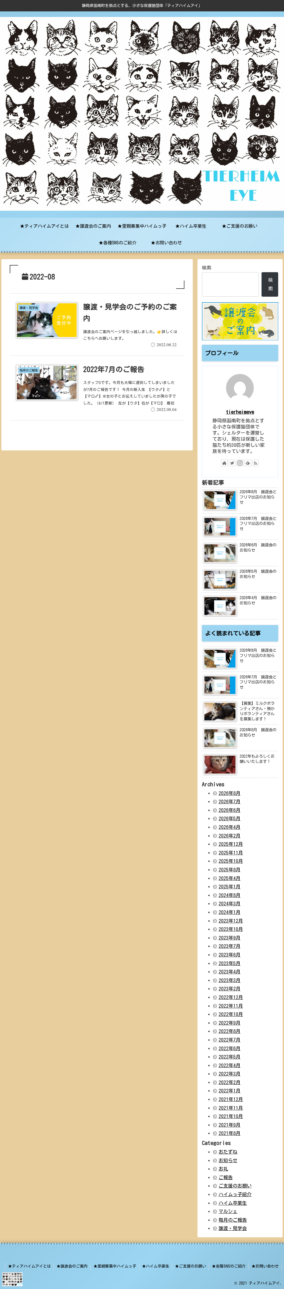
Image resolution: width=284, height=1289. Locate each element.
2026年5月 (229, 818)
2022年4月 (229, 1065)
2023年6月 (229, 954)
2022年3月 (229, 1073)
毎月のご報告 (233, 1220)
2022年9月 (229, 1022)
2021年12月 (231, 1099)
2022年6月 (229, 1048)
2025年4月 (229, 878)
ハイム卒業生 (233, 1203)
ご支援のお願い (235, 1185)
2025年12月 (231, 844)
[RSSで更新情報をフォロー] (255, 463)
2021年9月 (229, 1124)
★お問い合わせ (265, 1266)
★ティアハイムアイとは (29, 1266)
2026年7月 (229, 801)
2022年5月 (229, 1056)
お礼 (223, 1168)
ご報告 (226, 1177)
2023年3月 (229, 980)
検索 (206, 267)
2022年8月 (229, 1031)
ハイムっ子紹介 (235, 1194)
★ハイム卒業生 (155, 1266)
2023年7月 (229, 946)
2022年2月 (229, 1082)
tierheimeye (240, 411)
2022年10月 (231, 1014)
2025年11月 (231, 852)
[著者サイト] (224, 463)
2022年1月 (229, 1090)
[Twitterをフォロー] (232, 463)
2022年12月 (231, 997)
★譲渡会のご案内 (72, 1266)
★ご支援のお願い (190, 1266)
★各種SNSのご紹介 (229, 1266)
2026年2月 (229, 835)
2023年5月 (229, 963)
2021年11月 (231, 1107)
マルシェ (228, 1211)
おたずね (228, 1151)
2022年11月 (231, 1005)
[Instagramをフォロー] (240, 463)
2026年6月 (229, 810)
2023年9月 (229, 937)
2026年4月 (229, 827)
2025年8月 (229, 869)
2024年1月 (229, 912)
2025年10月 (231, 861)
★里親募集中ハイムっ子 (114, 1266)
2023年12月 (231, 920)
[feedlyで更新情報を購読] (247, 463)
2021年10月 (231, 1116)
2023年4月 (229, 971)
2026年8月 (229, 793)
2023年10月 (231, 929)
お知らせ (228, 1160)
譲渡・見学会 (233, 1228)
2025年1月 (229, 886)
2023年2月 (229, 988)
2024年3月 (229, 903)
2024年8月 (229, 895)
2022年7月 (229, 1039)
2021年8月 (229, 1133)
